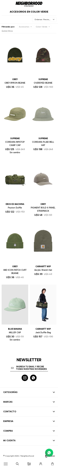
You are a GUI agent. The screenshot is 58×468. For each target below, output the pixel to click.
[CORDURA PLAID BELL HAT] (43, 114)
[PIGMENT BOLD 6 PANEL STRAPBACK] (43, 180)
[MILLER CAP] (15, 305)
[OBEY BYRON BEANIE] (15, 55)
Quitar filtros (7, 31)
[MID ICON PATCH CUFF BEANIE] (15, 242)
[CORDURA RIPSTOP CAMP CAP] (15, 114)
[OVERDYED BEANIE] (43, 55)
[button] (17, 464)
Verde (41, 27)
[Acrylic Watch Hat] (43, 242)
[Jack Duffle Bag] (43, 305)
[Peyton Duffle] (15, 180)
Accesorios (24, 27)
